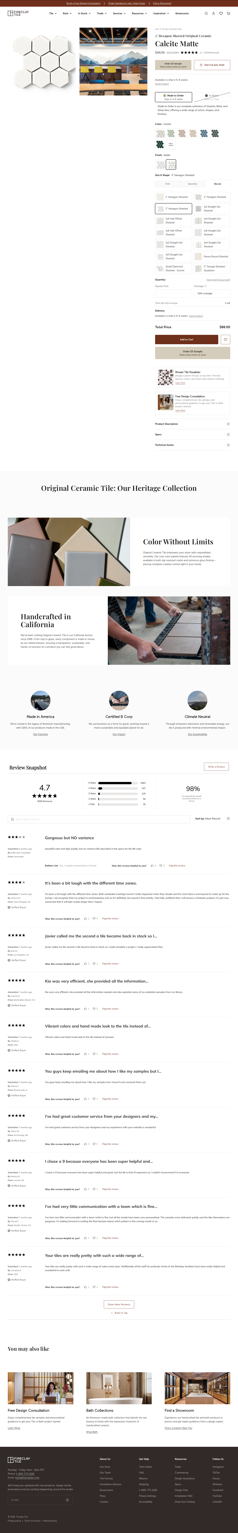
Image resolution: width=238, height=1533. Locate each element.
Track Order (145, 1466)
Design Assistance (185, 1478)
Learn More (14, 1428)
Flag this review (177, 865)
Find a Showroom (162, 3)
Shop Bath (92, 1431)
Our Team (105, 1472)
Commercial (181, 1472)
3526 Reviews (211, 52)
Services (117, 13)
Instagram (218, 1466)
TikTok (216, 1472)
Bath (65, 13)
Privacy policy (14, 1521)
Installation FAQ (184, 1496)
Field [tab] (167, 183)
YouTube (217, 1496)
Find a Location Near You (178, 1428)
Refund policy (50, 1521)
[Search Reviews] (12, 819)
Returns (143, 1478)
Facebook (218, 1490)
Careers (104, 1501)
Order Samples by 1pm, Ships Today (126, 3)
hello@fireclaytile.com (27, 1477)
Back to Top (121, 1312)
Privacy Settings (147, 1496)
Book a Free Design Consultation (83, 3)
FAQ (141, 1472)
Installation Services (110, 1484)
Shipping (144, 1484)
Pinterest (217, 1484)
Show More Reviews (119, 1304)
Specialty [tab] (192, 183)
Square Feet (161, 286)
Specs (178, 1484)
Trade (100, 13)
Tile (51, 13)
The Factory (106, 1478)
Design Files (181, 1490)
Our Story (105, 1466)
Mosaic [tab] (217, 183)
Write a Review (216, 766)
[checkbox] (225, 339)
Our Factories (40, 734)
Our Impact (119, 734)
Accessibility (145, 1501)
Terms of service (32, 1521)
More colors (171, 144)
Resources (138, 13)
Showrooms (182, 13)
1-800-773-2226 (25, 1473)
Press (103, 1496)
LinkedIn (217, 1501)
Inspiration (159, 13)
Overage (200, 286)
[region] (119, 3)
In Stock (82, 13)
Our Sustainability (197, 734)
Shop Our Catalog (185, 1501)
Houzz (216, 1478)
